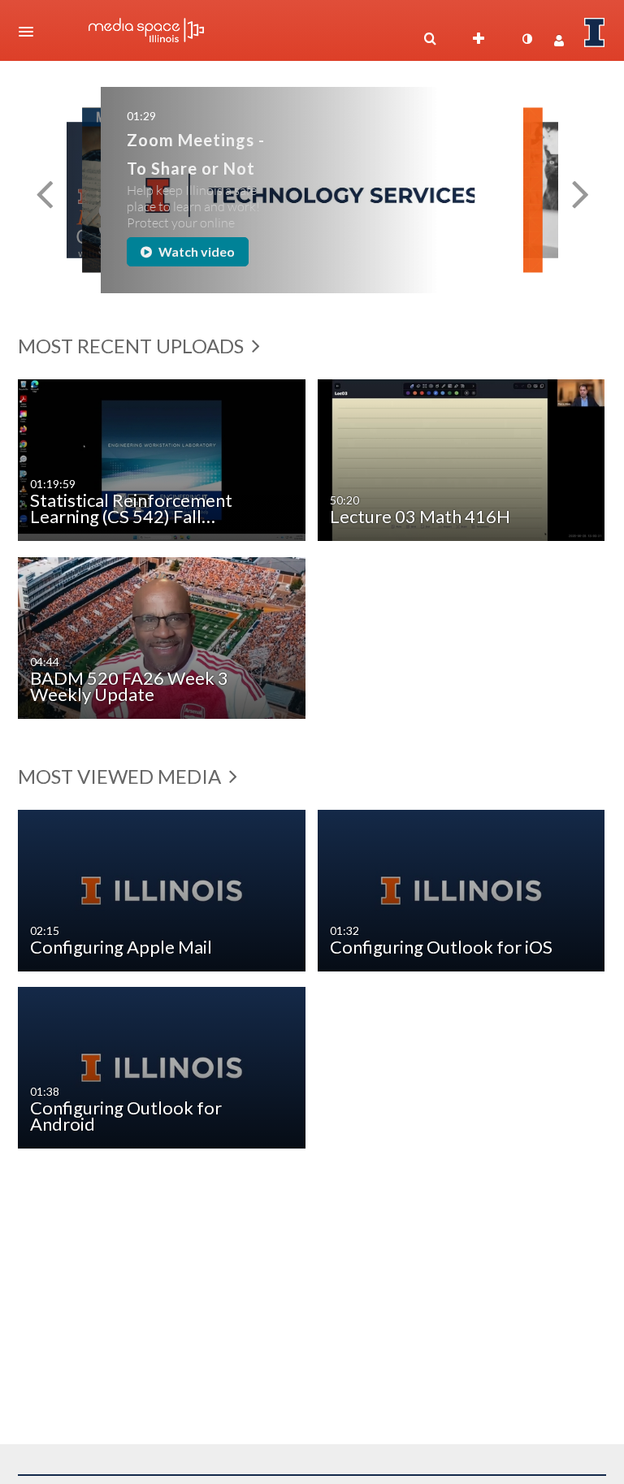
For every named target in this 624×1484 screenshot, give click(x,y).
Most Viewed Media (121, 776)
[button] (31, 31)
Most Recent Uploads (133, 345)
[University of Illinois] (595, 32)
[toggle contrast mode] (526, 39)
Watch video (195, 251)
